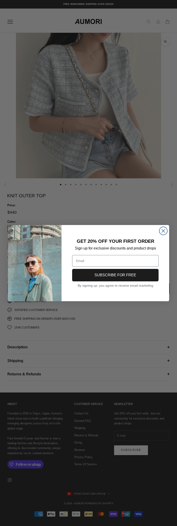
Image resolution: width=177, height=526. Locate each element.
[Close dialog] (163, 231)
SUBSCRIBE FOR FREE (115, 275)
